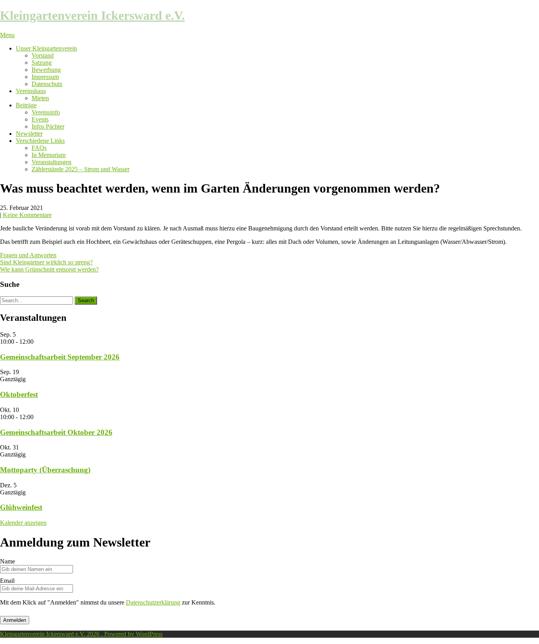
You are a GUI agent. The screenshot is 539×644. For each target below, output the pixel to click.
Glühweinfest (21, 507)
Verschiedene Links (40, 140)
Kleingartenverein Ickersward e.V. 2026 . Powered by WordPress (81, 634)
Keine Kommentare (27, 215)
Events (40, 119)
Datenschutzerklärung (153, 602)
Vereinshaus (31, 91)
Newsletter (29, 133)
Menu (7, 35)
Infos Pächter (48, 126)
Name (7, 561)
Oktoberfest (19, 394)
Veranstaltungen (51, 162)
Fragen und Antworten (28, 255)
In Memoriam (49, 155)
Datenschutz (47, 83)
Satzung (42, 62)
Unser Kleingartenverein (46, 48)
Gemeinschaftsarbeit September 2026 (60, 357)
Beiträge (26, 105)
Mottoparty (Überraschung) (45, 470)
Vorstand (43, 55)
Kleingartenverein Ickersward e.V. (92, 15)
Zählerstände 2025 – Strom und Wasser (80, 169)
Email (7, 580)
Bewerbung (46, 69)
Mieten (40, 98)
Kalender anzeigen (23, 522)
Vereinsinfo (46, 112)
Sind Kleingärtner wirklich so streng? (46, 262)
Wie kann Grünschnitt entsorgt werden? (49, 269)
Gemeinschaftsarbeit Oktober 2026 (56, 432)
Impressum (45, 76)
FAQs (39, 147)
